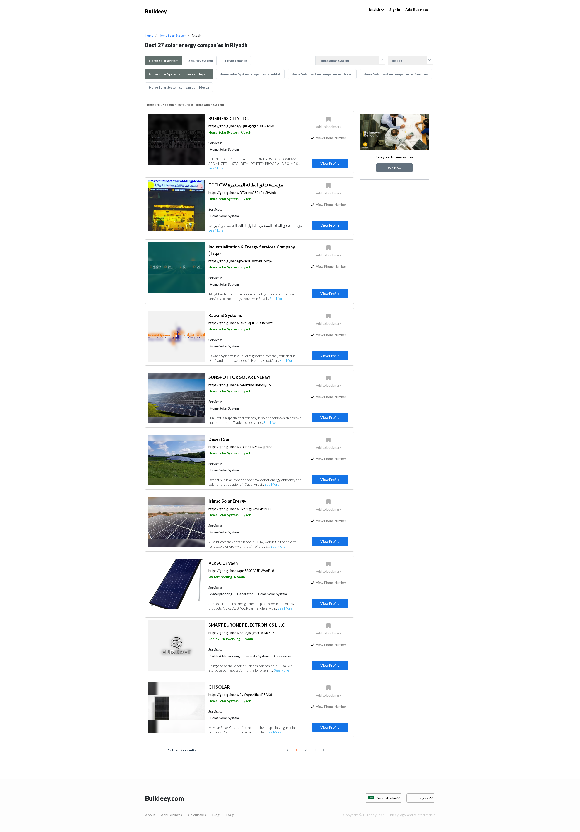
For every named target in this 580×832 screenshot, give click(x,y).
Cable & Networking (224, 639)
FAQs (230, 815)
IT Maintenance (235, 61)
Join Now (394, 168)
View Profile (330, 163)
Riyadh (246, 132)
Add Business (416, 9)
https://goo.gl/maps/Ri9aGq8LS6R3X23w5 (241, 323)
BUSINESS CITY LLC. (228, 118)
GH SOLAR (219, 687)
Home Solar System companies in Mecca (179, 87)
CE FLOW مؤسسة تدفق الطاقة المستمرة (245, 184)
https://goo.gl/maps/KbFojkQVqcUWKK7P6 (241, 633)
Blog (216, 815)
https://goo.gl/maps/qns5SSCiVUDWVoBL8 (241, 571)
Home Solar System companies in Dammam (395, 74)
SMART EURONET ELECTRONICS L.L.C (246, 624)
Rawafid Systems (225, 315)
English (375, 9)
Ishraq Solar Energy (227, 501)
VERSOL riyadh (223, 563)
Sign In (394, 9)
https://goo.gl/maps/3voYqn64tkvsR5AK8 (240, 694)
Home (149, 35)
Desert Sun (219, 439)
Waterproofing (220, 577)
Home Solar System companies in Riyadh (179, 74)
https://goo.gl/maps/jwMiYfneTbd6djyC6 (239, 385)
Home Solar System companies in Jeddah (250, 74)
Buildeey (156, 11)
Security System (200, 61)
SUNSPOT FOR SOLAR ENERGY (239, 377)
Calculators (197, 815)
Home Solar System (172, 35)
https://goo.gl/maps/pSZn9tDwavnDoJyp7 (240, 261)
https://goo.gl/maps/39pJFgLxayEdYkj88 (239, 509)
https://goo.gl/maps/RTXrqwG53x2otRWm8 (242, 193)
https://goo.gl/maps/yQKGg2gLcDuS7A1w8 (242, 126)
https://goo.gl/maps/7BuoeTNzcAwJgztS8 (240, 447)
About (150, 815)
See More (215, 168)
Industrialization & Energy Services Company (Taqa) (251, 250)
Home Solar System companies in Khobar (322, 74)
